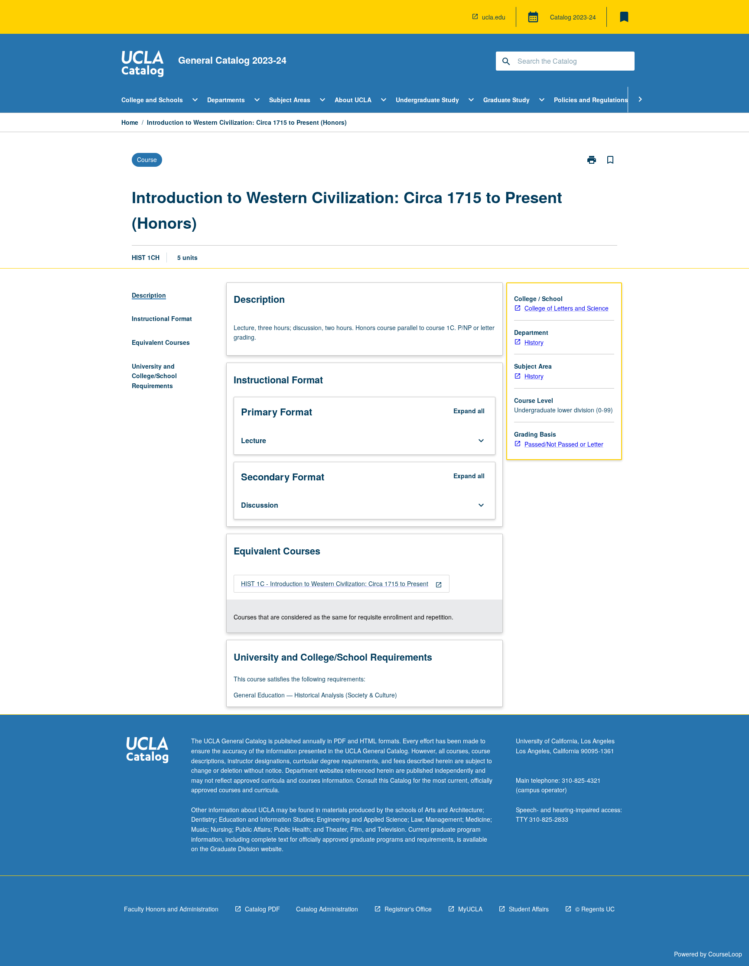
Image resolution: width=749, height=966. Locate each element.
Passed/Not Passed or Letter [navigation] (563, 444)
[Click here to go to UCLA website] (147, 751)
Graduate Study (506, 99)
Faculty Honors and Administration (171, 908)
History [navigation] (534, 342)
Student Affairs (529, 908)
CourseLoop (725, 954)
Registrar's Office (408, 908)
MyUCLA (470, 908)
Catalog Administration (327, 908)
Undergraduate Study (427, 99)
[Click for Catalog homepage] (142, 65)
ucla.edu (493, 17)
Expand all (469, 410)
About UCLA (353, 99)
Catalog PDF (262, 908)
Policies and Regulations (591, 99)
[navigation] (341, 584)
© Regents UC (595, 908)
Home (129, 122)
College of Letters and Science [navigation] (566, 308)
